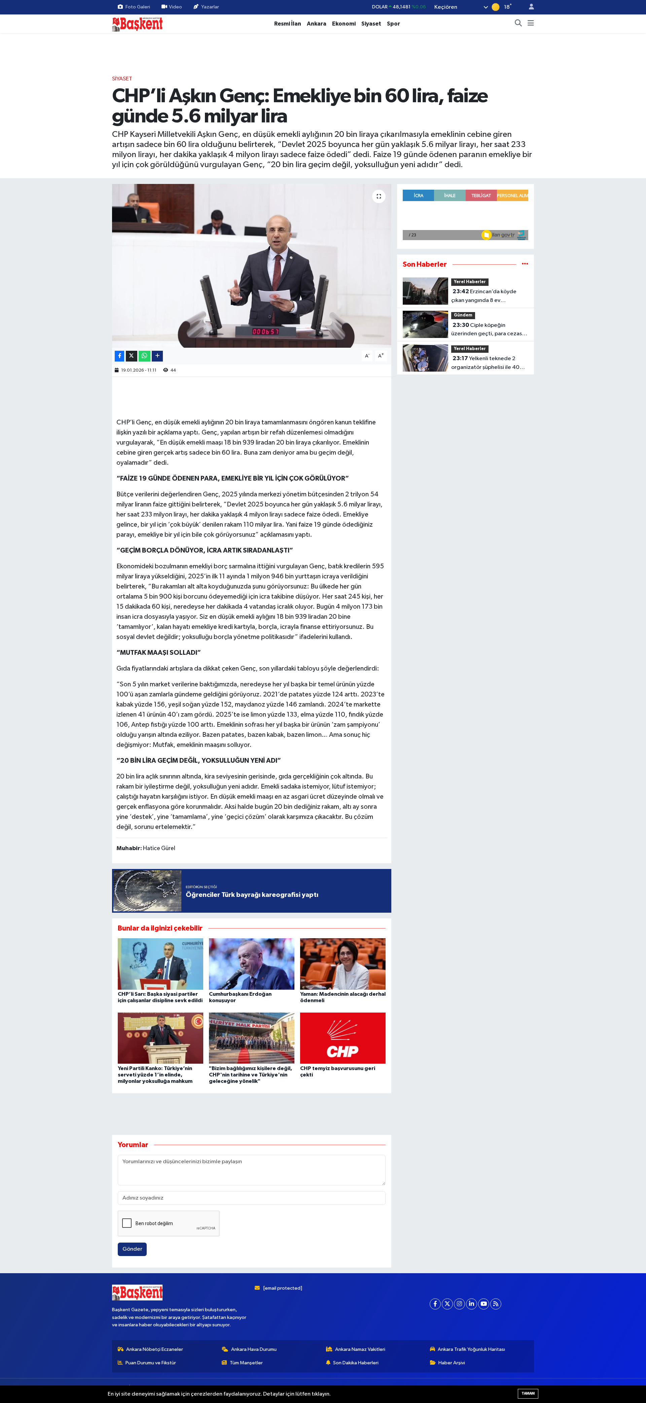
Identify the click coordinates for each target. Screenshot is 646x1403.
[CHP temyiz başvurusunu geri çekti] (343, 1038)
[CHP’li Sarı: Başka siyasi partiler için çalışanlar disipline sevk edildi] (160, 964)
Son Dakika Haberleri (356, 1362)
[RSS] (495, 1304)
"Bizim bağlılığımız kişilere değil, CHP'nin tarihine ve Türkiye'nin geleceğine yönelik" (250, 1075)
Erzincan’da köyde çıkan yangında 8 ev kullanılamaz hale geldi (483, 297)
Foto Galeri (137, 6)
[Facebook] (435, 1304)
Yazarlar (210, 6)
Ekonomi (344, 24)
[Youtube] (483, 1304)
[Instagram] (459, 1304)
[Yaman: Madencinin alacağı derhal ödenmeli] (343, 964)
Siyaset (371, 24)
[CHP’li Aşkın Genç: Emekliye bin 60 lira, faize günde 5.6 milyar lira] (252, 266)
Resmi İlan (287, 24)
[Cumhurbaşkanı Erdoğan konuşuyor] (251, 964)
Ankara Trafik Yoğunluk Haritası (471, 1349)
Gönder (132, 1249)
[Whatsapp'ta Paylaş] (144, 356)
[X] (447, 1304)
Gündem (463, 315)
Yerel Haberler (470, 282)
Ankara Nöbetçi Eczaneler (154, 1349)
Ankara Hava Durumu (254, 1349)
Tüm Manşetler (246, 1362)
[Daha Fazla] (157, 356)
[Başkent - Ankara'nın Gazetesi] (137, 23)
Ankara (316, 24)
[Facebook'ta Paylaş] (119, 356)
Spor (393, 24)
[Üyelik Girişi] (528, 7)
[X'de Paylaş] (131, 356)
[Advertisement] (323, 54)
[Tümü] (525, 264)
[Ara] (518, 24)
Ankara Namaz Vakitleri (360, 1349)
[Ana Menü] (531, 24)
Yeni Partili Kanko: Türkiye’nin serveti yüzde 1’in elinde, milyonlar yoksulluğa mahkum (155, 1075)
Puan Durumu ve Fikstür (150, 1362)
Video (175, 6)
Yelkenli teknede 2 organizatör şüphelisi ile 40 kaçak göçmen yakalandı (485, 363)
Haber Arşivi (451, 1362)
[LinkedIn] (471, 1304)
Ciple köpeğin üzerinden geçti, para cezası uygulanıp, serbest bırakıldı (487, 330)
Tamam (528, 1393)
